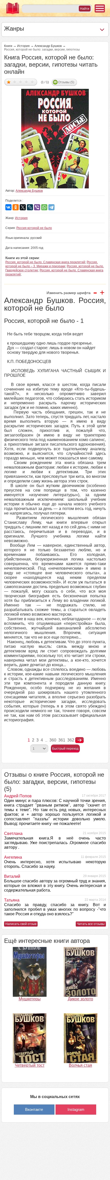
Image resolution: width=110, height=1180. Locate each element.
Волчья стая (80, 1065)
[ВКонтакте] (8, 207)
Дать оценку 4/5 (26, 82)
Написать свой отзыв (20, 924)
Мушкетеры (30, 999)
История (23, 46)
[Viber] (37, 207)
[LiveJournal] (30, 207)
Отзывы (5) (66, 82)
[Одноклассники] (16, 207)
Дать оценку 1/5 (9, 82)
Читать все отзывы (91, 924)
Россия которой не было (34, 228)
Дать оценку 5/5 (32, 82)
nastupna (79, 740)
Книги (8, 46)
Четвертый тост (30, 1065)
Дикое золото (80, 999)
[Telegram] (51, 207)
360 (52, 740)
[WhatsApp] (44, 207)
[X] (23, 207)
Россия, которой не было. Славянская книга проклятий (45, 262)
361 (61, 740)
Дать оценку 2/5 (15, 82)
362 (70, 740)
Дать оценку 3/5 (20, 82)
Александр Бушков (48, 46)
